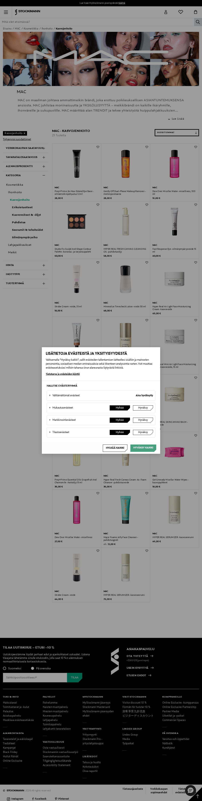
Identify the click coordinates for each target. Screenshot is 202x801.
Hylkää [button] (120, 408)
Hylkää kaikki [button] (115, 448)
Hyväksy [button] (143, 408)
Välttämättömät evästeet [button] (64, 395)
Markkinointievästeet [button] (62, 420)
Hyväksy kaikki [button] (143, 447)
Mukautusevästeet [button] (61, 408)
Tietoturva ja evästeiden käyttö (63, 374)
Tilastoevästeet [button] (59, 432)
